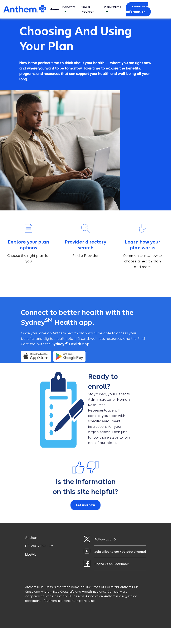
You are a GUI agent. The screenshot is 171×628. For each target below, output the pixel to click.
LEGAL (30, 554)
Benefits (68, 7)
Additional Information (137, 9)
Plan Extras (112, 7)
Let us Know (85, 505)
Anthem (31, 538)
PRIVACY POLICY (39, 546)
